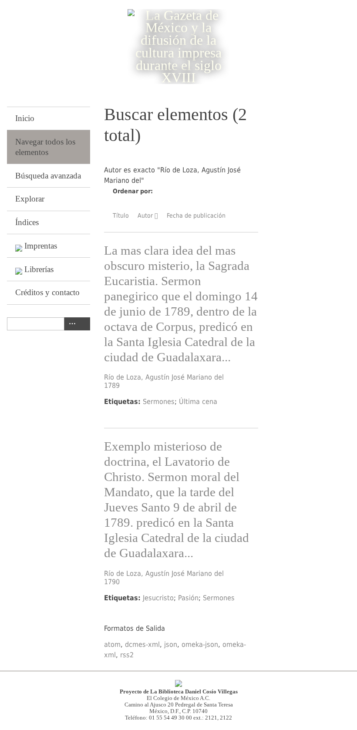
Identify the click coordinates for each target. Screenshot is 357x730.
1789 (112, 385)
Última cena (198, 401)
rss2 (127, 655)
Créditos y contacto (47, 292)
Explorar (29, 198)
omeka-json (200, 644)
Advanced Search (70, 323)
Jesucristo (158, 598)
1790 (112, 582)
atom (112, 644)
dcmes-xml (142, 644)
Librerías (39, 269)
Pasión (188, 598)
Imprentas (40, 245)
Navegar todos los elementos (45, 147)
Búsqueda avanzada (48, 175)
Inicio (24, 118)
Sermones (159, 401)
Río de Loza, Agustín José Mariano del (164, 377)
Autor (145, 215)
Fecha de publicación (196, 215)
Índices (27, 222)
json (170, 644)
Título (121, 215)
